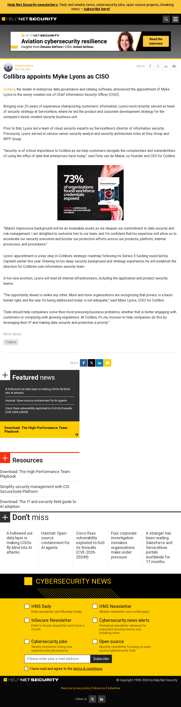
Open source (111, 641)
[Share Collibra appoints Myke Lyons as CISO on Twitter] (158, 66)
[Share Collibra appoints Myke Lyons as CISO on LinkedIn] (166, 66)
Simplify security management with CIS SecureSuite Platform (34, 489)
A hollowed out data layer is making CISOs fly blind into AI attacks (19, 542)
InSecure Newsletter (51, 620)
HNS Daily (41, 606)
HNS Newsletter (115, 606)
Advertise (114, 688)
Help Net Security (165, 680)
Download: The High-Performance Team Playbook (35, 430)
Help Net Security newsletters (33, 5)
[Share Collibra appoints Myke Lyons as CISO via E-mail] (174, 66)
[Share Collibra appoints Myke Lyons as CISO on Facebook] (150, 66)
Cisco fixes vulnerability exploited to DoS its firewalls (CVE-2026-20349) (90, 545)
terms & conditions (87, 669)
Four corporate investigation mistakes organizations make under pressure (124, 545)
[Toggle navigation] (175, 19)
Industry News (24, 65)
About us (99, 688)
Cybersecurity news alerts (124, 620)
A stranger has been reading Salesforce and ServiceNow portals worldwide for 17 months (159, 547)
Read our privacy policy (75, 688)
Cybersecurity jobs (49, 641)
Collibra (9, 89)
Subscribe (101, 659)
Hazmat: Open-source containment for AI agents (36, 400)
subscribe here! (97, 9)
